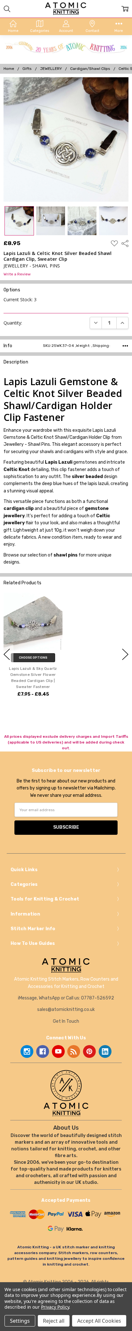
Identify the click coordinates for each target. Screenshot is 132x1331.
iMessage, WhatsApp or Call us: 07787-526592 (66, 998)
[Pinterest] (89, 1051)
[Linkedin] (105, 1051)
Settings (20, 1320)
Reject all (53, 1320)
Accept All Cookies (99, 1320)
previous (6, 654)
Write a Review (17, 274)
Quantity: (13, 323)
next (125, 654)
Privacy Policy (55, 1307)
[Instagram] (27, 1051)
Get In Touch (66, 1021)
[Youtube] (58, 1051)
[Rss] (73, 1051)
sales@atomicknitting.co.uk (66, 1009)
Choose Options (33, 658)
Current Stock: (20, 299)
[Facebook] (42, 1051)
